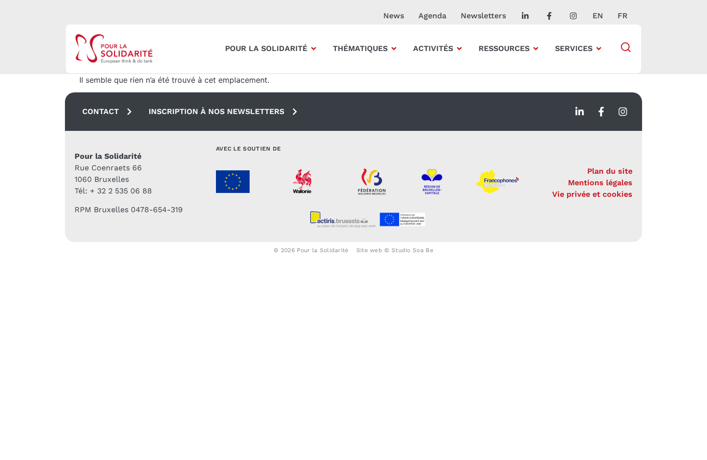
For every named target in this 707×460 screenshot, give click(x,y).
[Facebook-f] (601, 111)
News (393, 15)
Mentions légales (600, 182)
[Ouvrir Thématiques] (394, 48)
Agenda (432, 15)
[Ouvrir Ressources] (536, 48)
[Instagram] (622, 111)
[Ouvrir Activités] (459, 48)
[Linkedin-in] (579, 111)
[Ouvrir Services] (599, 48)
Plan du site (609, 171)
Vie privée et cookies (592, 194)
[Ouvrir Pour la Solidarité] (313, 48)
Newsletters (483, 15)
